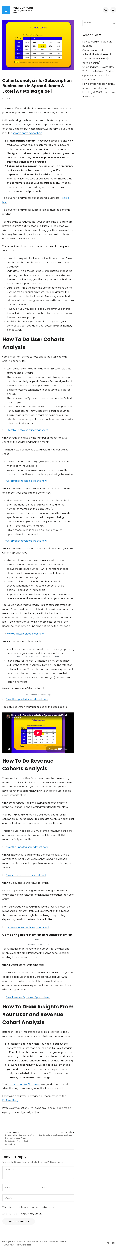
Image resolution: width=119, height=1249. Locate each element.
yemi (8, 98)
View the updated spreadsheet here (27, 699)
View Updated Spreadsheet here (25, 633)
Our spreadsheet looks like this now (26, 480)
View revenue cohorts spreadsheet (26, 875)
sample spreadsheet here (27, 133)
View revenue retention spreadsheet (28, 927)
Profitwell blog (10, 1100)
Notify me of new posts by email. (23, 1213)
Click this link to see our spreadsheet (27, 430)
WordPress (26, 1244)
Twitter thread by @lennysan (24, 1084)
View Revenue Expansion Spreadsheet (28, 997)
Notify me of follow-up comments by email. (29, 1207)
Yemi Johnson (23, 8)
